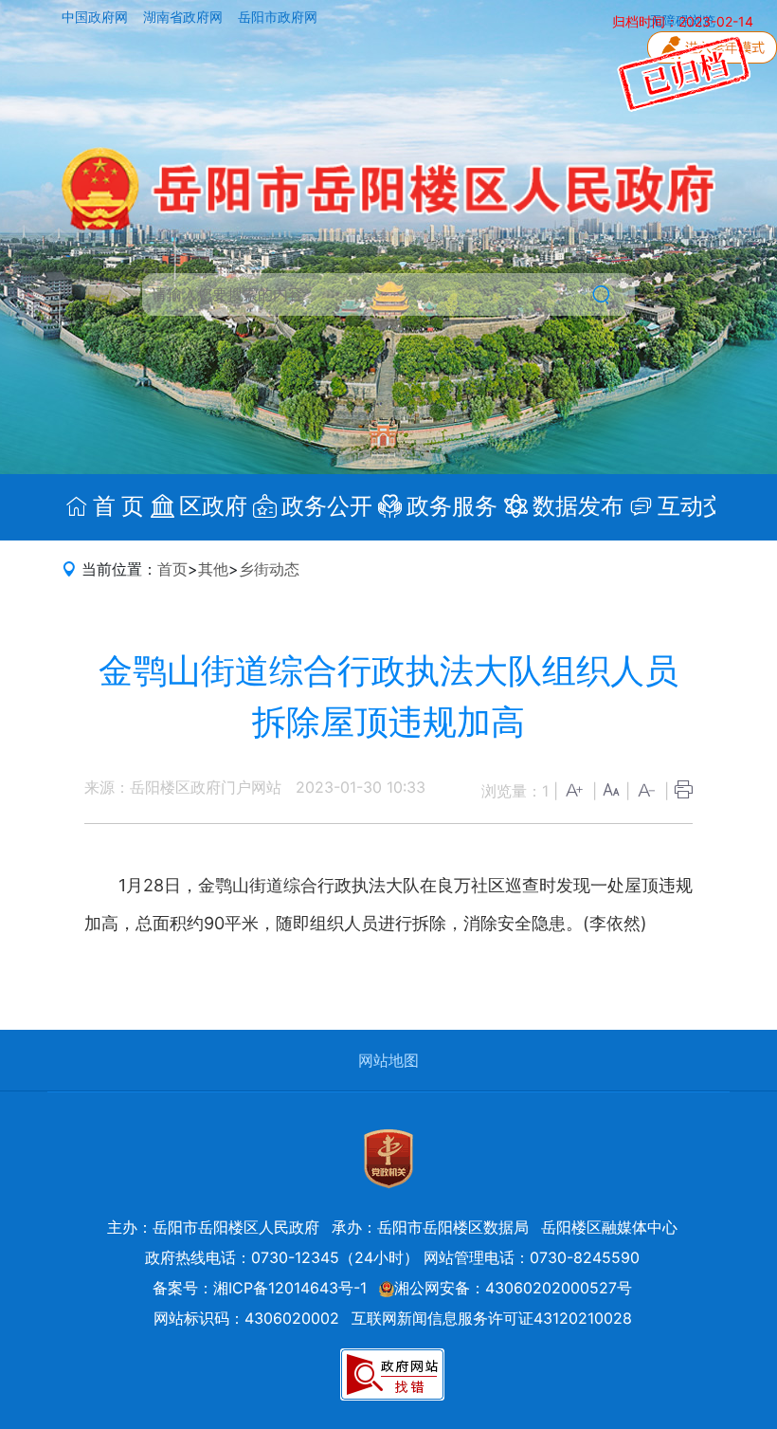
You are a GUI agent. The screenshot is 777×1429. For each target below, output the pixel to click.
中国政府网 (97, 17)
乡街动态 (269, 568)
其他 (213, 568)
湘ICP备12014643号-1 (290, 1287)
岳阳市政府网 (277, 17)
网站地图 (388, 1060)
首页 (172, 568)
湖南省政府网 (184, 17)
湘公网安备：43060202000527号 (513, 1287)
